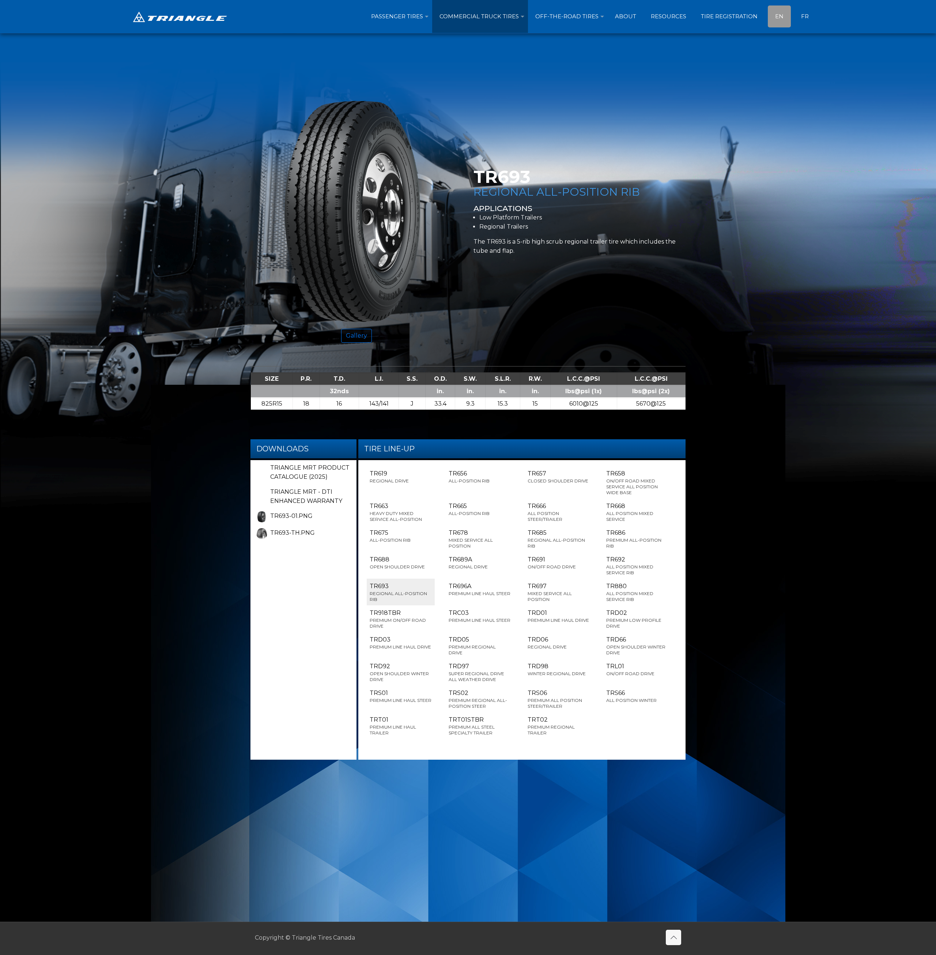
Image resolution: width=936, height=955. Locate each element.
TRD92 (399, 672)
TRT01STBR (472, 726)
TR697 (550, 592)
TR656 (469, 477)
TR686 (633, 539)
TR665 (469, 509)
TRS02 (478, 699)
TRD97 (476, 672)
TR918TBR (398, 619)
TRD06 (547, 643)
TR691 (552, 562)
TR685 (556, 539)
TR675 (390, 536)
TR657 (558, 477)
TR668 (629, 512)
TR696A (479, 589)
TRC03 (479, 616)
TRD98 (557, 669)
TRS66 (631, 696)
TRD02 (633, 619)
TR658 (632, 482)
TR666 (545, 512)
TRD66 (635, 645)
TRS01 (400, 696)
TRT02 (551, 726)
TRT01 (393, 726)
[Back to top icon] (673, 937)
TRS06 (555, 699)
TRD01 (558, 616)
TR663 (396, 512)
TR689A (468, 562)
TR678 (471, 539)
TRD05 (472, 645)
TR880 (629, 592)
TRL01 (630, 669)
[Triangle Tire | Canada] (180, 16)
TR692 (629, 565)
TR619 (389, 477)
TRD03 (400, 643)
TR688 (397, 562)
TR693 (398, 592)
